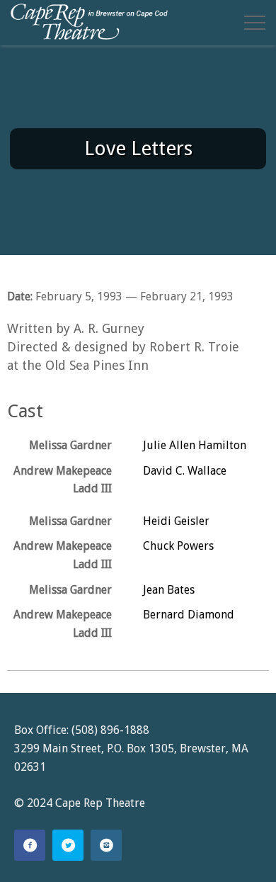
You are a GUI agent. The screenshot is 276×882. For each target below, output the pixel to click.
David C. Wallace (184, 470)
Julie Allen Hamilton (194, 445)
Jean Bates (169, 590)
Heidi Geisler (176, 521)
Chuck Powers (178, 546)
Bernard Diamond (188, 614)
